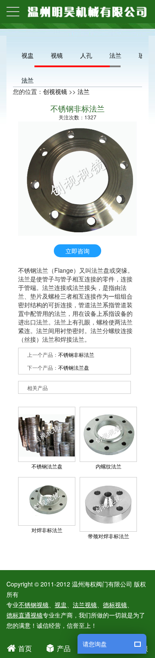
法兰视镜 (85, 604)
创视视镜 (55, 91)
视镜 (57, 55)
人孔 (86, 55)
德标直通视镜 (24, 615)
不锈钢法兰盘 (73, 367)
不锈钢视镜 (34, 604)
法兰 (115, 55)
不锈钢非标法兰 (76, 354)
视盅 (28, 55)
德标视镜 (115, 604)
